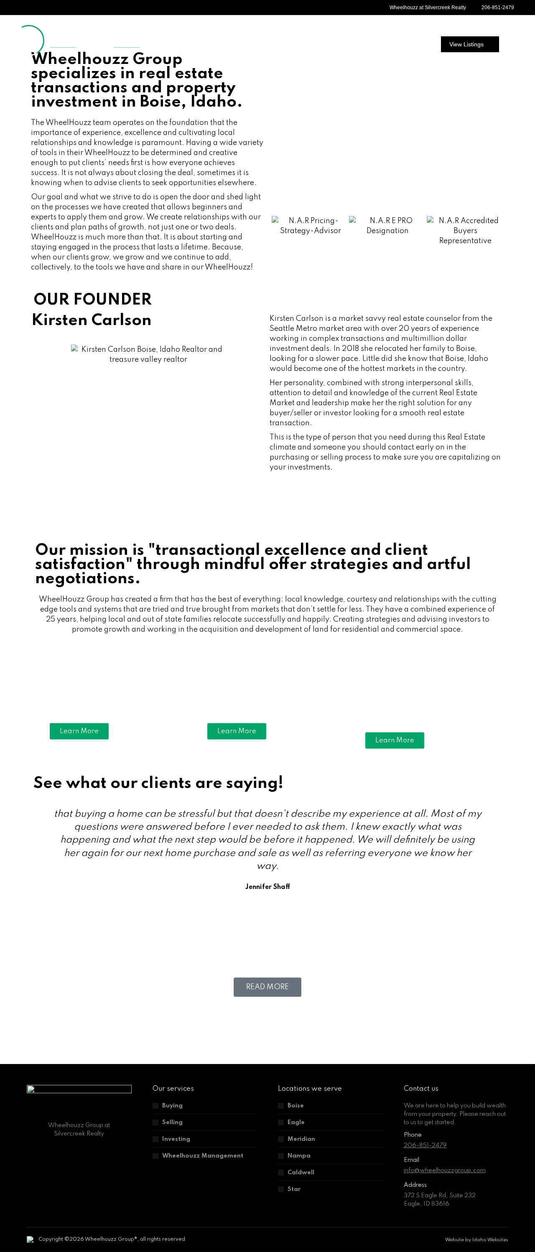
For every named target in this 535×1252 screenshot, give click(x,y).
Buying (172, 1106)
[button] (280, 231)
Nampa (299, 1156)
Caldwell (301, 1173)
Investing (176, 1139)
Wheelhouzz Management (202, 1156)
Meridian (301, 1139)
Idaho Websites (490, 1239)
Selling (172, 1122)
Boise (296, 1106)
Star (294, 1189)
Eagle (296, 1122)
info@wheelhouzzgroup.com (445, 1170)
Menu (512, 45)
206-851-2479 (498, 7)
